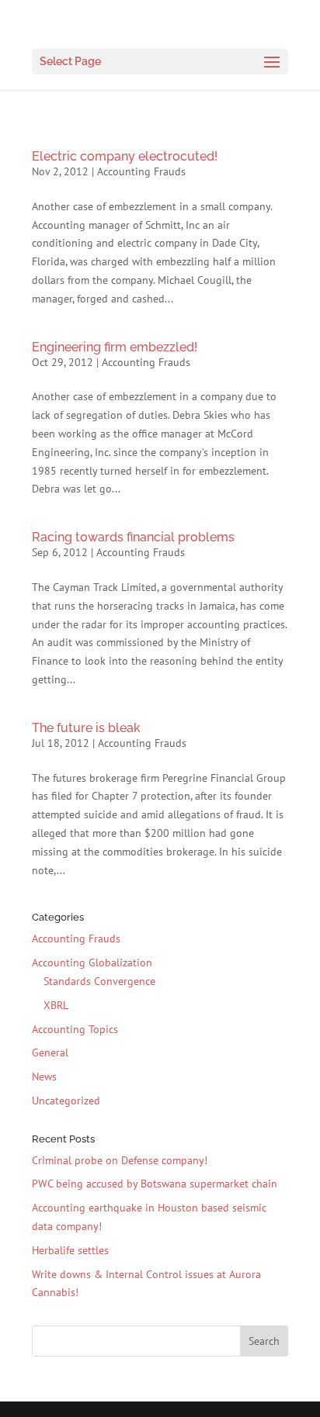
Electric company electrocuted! (124, 156)
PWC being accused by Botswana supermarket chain (154, 1184)
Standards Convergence (99, 981)
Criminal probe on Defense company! (119, 1160)
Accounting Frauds (141, 171)
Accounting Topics (75, 1029)
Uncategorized (66, 1101)
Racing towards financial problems (133, 537)
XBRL (55, 1005)
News (44, 1076)
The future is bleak (86, 728)
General (50, 1052)
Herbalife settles (70, 1250)
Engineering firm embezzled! (114, 347)
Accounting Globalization (92, 962)
